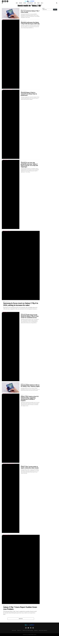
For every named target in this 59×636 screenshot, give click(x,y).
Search (43, 8)
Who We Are (14, 630)
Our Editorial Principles (43, 630)
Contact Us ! (19, 630)
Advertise (36, 630)
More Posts (21, 618)
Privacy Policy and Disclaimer (28, 630)
